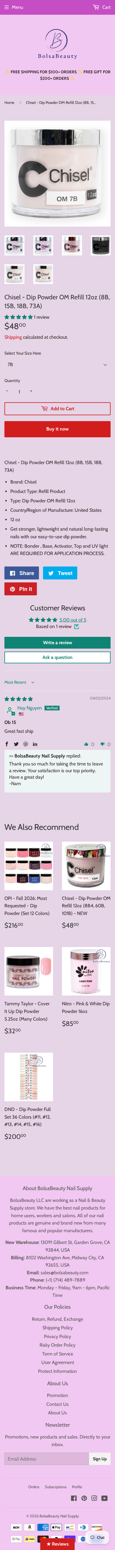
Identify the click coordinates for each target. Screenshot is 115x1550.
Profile (77, 1486)
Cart (106, 7)
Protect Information (57, 1371)
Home (9, 102)
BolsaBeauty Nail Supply (59, 1516)
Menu (17, 7)
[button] (19, 317)
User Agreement (57, 1362)
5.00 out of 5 (73, 620)
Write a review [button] (57, 642)
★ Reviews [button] (58, 1544)
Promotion (57, 1395)
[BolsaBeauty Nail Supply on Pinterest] (84, 1499)
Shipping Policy (57, 1327)
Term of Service (57, 1354)
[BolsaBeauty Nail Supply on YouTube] (104, 1499)
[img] (18, 699)
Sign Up (100, 1458)
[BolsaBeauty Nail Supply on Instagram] (94, 1499)
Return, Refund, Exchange (57, 1319)
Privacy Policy (57, 1336)
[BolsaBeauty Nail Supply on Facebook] (74, 1499)
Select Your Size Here (22, 353)
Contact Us (57, 1404)
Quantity (12, 380)
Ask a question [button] (57, 657)
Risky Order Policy (57, 1345)
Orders (33, 1486)
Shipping (13, 337)
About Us (57, 1413)
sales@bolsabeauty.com (64, 1272)
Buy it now (57, 429)
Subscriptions (55, 1486)
